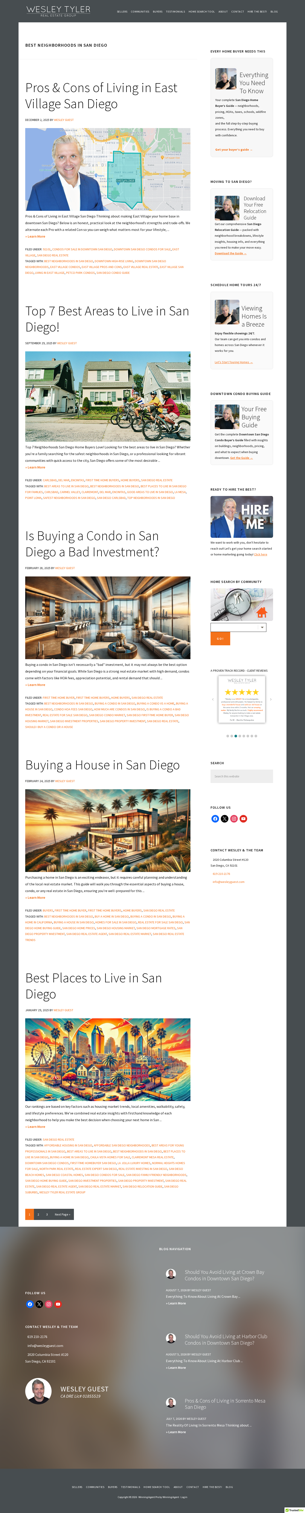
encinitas (77, 480)
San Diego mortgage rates (155, 928)
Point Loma (33, 498)
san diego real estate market (130, 934)
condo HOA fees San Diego (73, 709)
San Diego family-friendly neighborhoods (156, 1175)
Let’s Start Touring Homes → (234, 362)
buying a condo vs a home (155, 703)
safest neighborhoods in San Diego (69, 498)
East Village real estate (140, 267)
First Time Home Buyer (59, 698)
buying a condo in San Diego (115, 703)
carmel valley (70, 492)
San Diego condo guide (113, 273)
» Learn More (40, 237)
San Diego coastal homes (64, 1175)
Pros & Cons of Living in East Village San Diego (101, 95)
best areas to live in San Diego (66, 486)
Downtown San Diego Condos (47, 1163)
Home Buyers (130, 480)
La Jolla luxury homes (134, 1163)
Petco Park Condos (80, 273)
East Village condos (65, 267)
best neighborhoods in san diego (68, 261)
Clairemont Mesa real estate (153, 1157)
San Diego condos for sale (105, 1175)
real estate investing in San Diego (143, 1169)
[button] (227, 736)
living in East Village (50, 273)
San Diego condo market (107, 715)
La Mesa (180, 492)
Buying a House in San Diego (102, 764)
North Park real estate (56, 1169)
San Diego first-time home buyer (150, 715)
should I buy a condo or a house (49, 727)
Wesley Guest (85, 1388)
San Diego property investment (122, 721)
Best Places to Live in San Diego (93, 985)
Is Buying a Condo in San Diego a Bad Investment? (92, 543)
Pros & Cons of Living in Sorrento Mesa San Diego (225, 1404)
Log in (184, 1497)
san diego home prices (78, 928)
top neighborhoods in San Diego (151, 498)
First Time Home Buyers (102, 480)
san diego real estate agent (86, 934)
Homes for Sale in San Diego (115, 922)
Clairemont (89, 492)
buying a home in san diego (69, 1157)
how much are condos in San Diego (119, 709)
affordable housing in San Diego (68, 1145)
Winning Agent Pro (148, 1497)
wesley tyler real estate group (62, 1192)
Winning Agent (171, 1497)
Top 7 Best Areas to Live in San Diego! (107, 318)
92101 (47, 249)
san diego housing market (116, 928)
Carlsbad (50, 480)
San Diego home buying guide (46, 1181)
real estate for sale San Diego (65, 715)
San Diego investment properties (74, 721)
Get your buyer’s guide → (234, 150)
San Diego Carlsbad (111, 498)
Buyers (48, 910)
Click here (260, 554)
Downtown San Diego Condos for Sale (142, 249)
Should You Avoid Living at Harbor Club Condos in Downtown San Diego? (226, 1339)
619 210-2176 (221, 874)
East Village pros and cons (102, 267)
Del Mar (63, 480)
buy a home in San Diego (112, 916)
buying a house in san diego (74, 922)
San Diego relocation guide (143, 1186)
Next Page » (62, 1216)
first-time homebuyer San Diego (93, 1163)
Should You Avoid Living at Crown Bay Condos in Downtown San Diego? (224, 1275)
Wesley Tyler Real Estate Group (58, 11)
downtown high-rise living (114, 261)
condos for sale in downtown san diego (82, 249)
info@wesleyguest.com (228, 882)
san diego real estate (53, 255)
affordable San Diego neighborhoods (122, 1145)
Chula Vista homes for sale (110, 1157)
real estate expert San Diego (96, 1169)
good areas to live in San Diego (150, 492)
